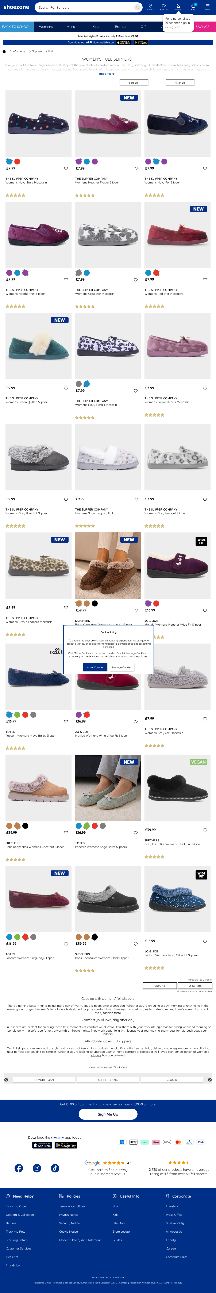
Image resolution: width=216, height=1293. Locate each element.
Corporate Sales (177, 1257)
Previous (6, 1080)
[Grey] (79, 384)
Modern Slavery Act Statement (80, 1240)
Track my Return (17, 1231)
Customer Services (18, 1248)
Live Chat (12, 1257)
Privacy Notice (68, 1215)
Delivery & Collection (20, 1215)
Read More (107, 74)
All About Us (174, 1231)
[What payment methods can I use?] (161, 1142)
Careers (171, 1248)
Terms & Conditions (72, 1206)
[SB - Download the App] (108, 43)
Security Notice (69, 1223)
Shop (116, 1206)
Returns (11, 1223)
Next (210, 1080)
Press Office (174, 1215)
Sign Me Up (108, 1114)
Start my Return (17, 1240)
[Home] (4, 51)
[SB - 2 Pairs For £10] (108, 36)
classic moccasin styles (55, 69)
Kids (115, 1215)
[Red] (17, 161)
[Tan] (87, 603)
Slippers (37, 51)
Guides (117, 1240)
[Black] (95, 603)
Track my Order (16, 1206)
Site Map (118, 1223)
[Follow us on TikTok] (55, 1168)
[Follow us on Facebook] (19, 1168)
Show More (195, 985)
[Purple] (95, 161)
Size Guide (13, 1265)
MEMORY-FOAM (44, 1079)
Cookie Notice (68, 1231)
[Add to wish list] (65, 168)
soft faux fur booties (21, 69)
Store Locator (122, 1231)
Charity (171, 1240)
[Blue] (87, 161)
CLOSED (172, 1079)
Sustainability (175, 1223)
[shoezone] (16, 7)
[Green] (17, 715)
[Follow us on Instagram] (37, 1168)
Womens (19, 51)
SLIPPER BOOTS (108, 1079)
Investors (172, 1206)
